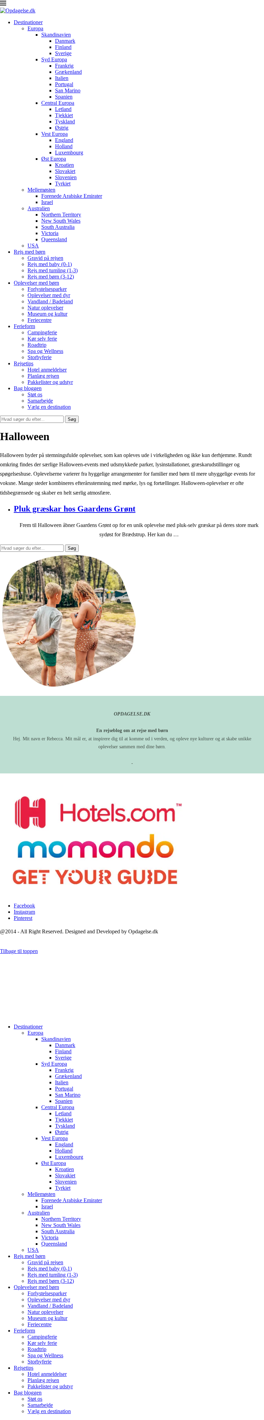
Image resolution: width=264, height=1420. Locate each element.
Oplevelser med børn (36, 283)
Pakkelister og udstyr (50, 382)
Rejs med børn (29, 252)
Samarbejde (40, 401)
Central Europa (57, 103)
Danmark (65, 41)
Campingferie (42, 332)
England (64, 140)
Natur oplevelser (45, 308)
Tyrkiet (62, 183)
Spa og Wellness (45, 351)
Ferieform (24, 326)
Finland (63, 47)
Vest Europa (54, 134)
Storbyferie (40, 357)
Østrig (61, 128)
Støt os (35, 394)
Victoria (49, 233)
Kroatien (64, 165)
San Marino (67, 90)
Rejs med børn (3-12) (51, 277)
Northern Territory (61, 214)
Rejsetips (23, 363)
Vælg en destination (49, 407)
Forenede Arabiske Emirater (71, 196)
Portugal (64, 84)
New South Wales (60, 221)
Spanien (64, 97)
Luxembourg (69, 152)
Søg (72, 419)
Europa (35, 28)
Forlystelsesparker (47, 289)
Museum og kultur (47, 314)
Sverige (63, 53)
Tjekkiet (64, 115)
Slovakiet (65, 171)
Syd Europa (54, 59)
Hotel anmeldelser (47, 370)
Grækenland (68, 72)
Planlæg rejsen (43, 376)
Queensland (54, 239)
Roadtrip (37, 345)
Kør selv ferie (42, 339)
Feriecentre (40, 320)
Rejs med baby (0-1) (50, 264)
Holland (64, 146)
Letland (63, 109)
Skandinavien (56, 35)
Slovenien (66, 177)
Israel (47, 202)
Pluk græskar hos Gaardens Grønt (74, 508)
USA (33, 245)
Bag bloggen (28, 388)
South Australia (58, 227)
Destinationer (28, 22)
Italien (61, 78)
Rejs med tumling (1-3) (53, 270)
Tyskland (65, 121)
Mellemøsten (41, 190)
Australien (39, 208)
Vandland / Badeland (50, 301)
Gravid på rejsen (45, 258)
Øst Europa (53, 159)
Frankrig (64, 66)
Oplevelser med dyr (49, 295)
